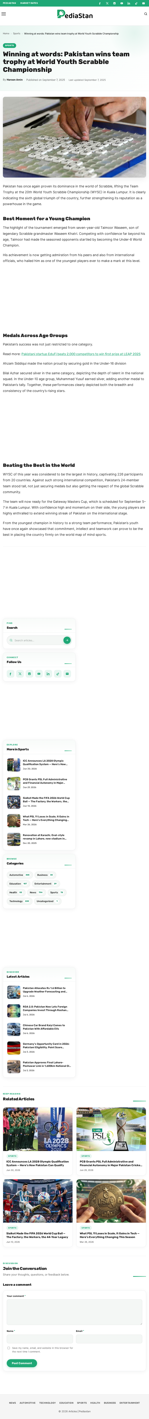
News (12, 1402)
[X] (107, 3)
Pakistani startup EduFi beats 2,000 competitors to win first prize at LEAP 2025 (81, 354)
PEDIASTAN (9, 3)
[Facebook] (99, 3)
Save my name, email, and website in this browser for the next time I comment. (42, 1349)
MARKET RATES (29, 3)
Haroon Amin (15, 79)
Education (66, 1402)
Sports (16, 33)
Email (85, 1330)
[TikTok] (136, 3)
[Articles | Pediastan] (75, 14)
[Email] (143, 3)
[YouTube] (121, 3)
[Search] (145, 14)
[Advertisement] (39, 710)
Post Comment (22, 1363)
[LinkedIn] (129, 3)
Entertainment (130, 1402)
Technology (47, 1402)
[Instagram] (114, 3)
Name (16, 1330)
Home (6, 33)
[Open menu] (3, 14)
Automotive (28, 1402)
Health (95, 1402)
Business (110, 1402)
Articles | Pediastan (79, 1411)
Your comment (21, 1295)
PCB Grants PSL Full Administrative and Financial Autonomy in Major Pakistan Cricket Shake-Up (111, 1165)
